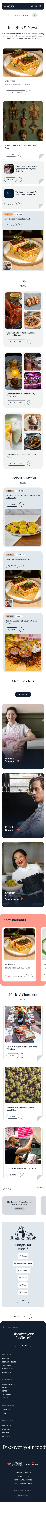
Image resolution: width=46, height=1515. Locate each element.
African (24, 1278)
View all (23, 286)
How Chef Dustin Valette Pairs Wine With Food (22, 1048)
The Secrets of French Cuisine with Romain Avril (19, 1203)
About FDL (6, 1409)
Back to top (19, 1316)
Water (24, 1285)
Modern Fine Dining (24, 1263)
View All (25, 694)
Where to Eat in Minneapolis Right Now (21, 455)
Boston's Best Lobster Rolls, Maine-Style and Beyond (21, 334)
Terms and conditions (23, 1472)
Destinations (7, 1369)
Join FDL (5, 1413)
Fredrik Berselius (10, 828)
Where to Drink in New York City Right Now (21, 395)
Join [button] (36, 6)
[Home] (8, 6)
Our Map (5, 1358)
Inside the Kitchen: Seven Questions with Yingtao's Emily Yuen (26, 168)
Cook (12, 225)
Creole (24, 1256)
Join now (24, 1345)
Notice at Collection (23, 1484)
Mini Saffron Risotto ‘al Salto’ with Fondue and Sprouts (23, 496)
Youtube (5, 1433)
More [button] (30, 92)
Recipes (5, 1387)
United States (24, 1495)
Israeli (24, 1292)
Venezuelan (24, 1270)
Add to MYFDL (18, 342)
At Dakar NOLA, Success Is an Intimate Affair (21, 146)
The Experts (7, 1365)
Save (20, 154)
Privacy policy (23, 1476)
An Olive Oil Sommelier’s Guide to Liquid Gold (21, 1108)
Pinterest (6, 1436)
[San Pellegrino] (32, 1464)
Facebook (6, 1429)
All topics (6, 1397)
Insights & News (22, 15)
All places (6, 1372)
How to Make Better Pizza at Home (21, 1168)
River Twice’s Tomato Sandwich (17, 219)
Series (4, 1391)
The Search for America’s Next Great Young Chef (25, 193)
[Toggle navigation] (40, 6)
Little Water (10, 81)
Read (12, 154)
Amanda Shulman (10, 759)
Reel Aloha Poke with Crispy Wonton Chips (21, 622)
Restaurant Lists (9, 1362)
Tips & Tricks (7, 1394)
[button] (32, 6)
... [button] (29, 342)
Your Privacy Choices (23, 1480)
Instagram (6, 1425)
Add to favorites (17, 93)
